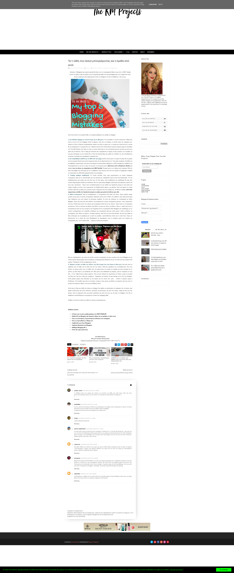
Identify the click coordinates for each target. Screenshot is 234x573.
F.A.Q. (128, 52)
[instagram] (164, 542)
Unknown (77, 473)
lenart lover (78, 390)
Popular (148, 229)
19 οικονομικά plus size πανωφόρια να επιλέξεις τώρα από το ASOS (158, 259)
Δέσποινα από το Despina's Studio (119, 166)
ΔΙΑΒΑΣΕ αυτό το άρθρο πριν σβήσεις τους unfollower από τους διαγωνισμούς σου (121, 359)
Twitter (83, 340)
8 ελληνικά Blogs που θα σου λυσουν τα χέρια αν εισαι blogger (159, 243)
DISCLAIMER (145, 189)
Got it (160, 4)
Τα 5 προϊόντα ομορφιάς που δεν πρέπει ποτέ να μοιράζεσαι (76, 358)
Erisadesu (77, 458)
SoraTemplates (75, 542)
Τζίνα (76, 418)
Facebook (89, 340)
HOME (143, 184)
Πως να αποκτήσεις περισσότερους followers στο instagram (99, 358)
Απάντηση (76, 399)
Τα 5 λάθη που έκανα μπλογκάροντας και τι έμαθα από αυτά (158, 268)
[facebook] (158, 542)
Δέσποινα (77, 404)
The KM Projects (92, 52)
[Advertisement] (117, 36)
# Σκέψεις (83, 344)
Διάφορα (94, 68)
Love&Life (77, 444)
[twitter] (151, 542)
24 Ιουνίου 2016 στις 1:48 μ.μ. (91, 390)
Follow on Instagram (149, 130)
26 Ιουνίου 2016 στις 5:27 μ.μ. (89, 444)
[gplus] (161, 542)
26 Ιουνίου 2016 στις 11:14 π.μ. (94, 429)
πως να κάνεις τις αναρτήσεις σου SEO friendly (87, 168)
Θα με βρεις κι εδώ (161, 230)
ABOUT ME (144, 192)
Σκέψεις (100, 68)
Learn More (153, 4)
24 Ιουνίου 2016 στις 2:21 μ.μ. (89, 404)
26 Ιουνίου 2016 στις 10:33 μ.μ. (89, 458)
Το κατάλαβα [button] (224, 569)
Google (95, 340)
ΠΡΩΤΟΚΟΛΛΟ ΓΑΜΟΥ (159, 249)
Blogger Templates (93, 542)
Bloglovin (109, 340)
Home (82, 52)
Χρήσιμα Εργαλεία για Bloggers (82, 325)
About (142, 52)
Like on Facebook (148, 122)
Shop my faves (145, 190)
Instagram (116, 340)
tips (116, 68)
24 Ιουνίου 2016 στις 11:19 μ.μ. (87, 418)
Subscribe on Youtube (149, 126)
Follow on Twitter (148, 118)
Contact (135, 52)
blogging (112, 68)
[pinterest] (167, 542)
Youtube (102, 340)
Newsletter (106, 52)
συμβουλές (106, 68)
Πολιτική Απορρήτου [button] (176, 569)
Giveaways (150, 52)
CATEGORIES (145, 186)
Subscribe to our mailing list (152, 164)
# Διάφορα (75, 344)
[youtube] (155, 542)
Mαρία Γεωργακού (80, 429)
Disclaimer (118, 52)
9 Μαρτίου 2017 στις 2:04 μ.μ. (88, 474)
